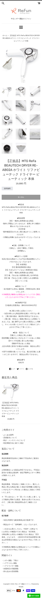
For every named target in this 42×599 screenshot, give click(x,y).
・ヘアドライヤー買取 (10, 566)
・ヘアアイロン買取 (9, 563)
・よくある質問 (7, 435)
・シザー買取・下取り (10, 560)
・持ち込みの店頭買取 (10, 571)
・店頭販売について (9, 438)
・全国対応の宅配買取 (10, 569)
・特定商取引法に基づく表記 (13, 443)
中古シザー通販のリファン (23, 584)
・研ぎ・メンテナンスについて (13, 440)
